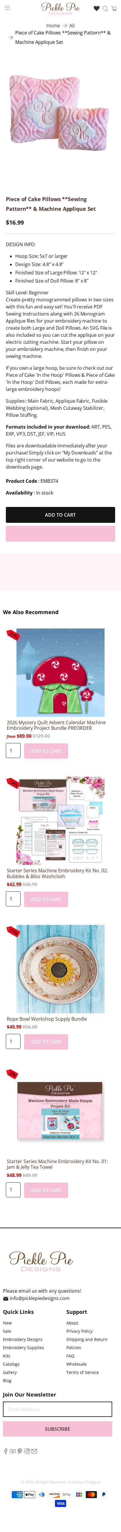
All (72, 25)
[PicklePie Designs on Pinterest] (20, 1452)
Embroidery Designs (23, 1339)
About (72, 1323)
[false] (60, 113)
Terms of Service (82, 1372)
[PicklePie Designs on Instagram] (27, 1452)
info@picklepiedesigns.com (40, 1298)
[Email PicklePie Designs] (34, 1452)
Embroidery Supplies (23, 1347)
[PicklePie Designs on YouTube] (13, 1452)
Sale (7, 1331)
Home (53, 25)
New (7, 1323)
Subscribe (57, 1429)
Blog (7, 1380)
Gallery (10, 1372)
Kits (6, 1356)
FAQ (70, 1356)
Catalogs (11, 1364)
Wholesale (76, 1364)
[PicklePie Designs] (60, 8)
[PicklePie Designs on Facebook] (6, 1452)
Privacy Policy (79, 1331)
